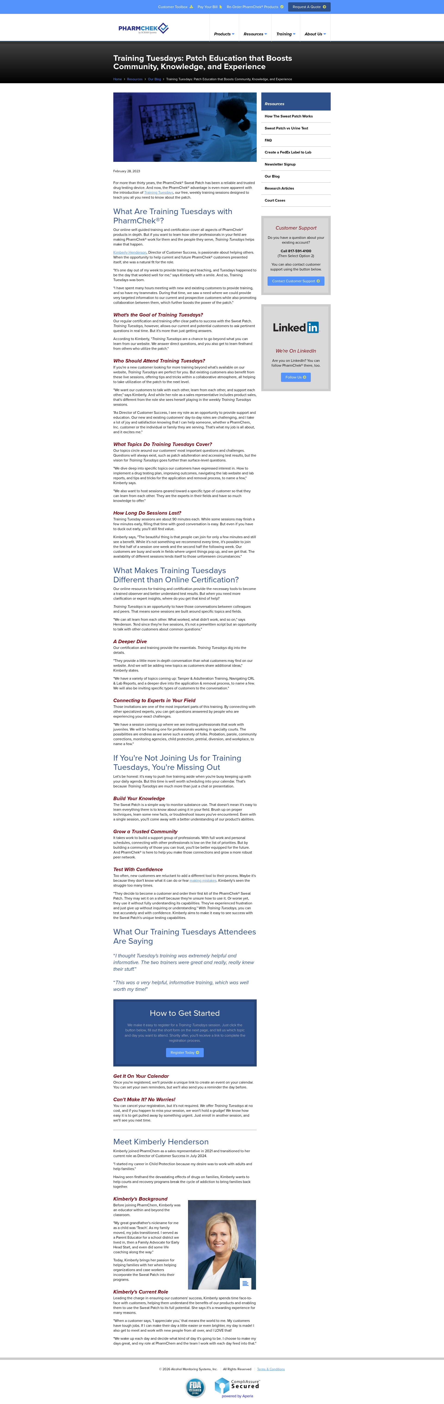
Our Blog (154, 79)
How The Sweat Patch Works (289, 116)
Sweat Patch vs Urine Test (286, 128)
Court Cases (275, 200)
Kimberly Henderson (129, 252)
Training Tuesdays (158, 192)
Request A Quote (307, 7)
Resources (253, 34)
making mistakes (203, 880)
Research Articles (279, 188)
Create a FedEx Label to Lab (288, 152)
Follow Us (294, 377)
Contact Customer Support (294, 281)
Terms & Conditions (271, 1369)
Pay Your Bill (208, 7)
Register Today (183, 1052)
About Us (313, 34)
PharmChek (143, 28)
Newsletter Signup (280, 164)
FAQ (268, 140)
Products (222, 34)
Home (117, 79)
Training (284, 34)
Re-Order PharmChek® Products (253, 7)
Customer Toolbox (173, 7)
